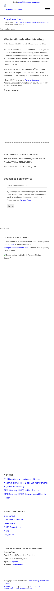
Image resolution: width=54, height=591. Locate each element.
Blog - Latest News (13, 19)
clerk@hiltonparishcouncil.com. (16, 248)
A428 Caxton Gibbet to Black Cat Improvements (26, 483)
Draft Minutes (17, 565)
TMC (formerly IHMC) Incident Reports (21, 490)
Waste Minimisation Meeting (29, 22)
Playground (9, 534)
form (12, 245)
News (6, 531)
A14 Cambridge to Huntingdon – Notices (22, 479)
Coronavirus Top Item (13, 519)
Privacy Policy (26, 200)
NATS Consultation (12, 527)
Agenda (15, 562)
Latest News (44, 22)
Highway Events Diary (14, 486)
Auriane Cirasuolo (32, 80)
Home (16, 22)
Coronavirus (9, 516)
